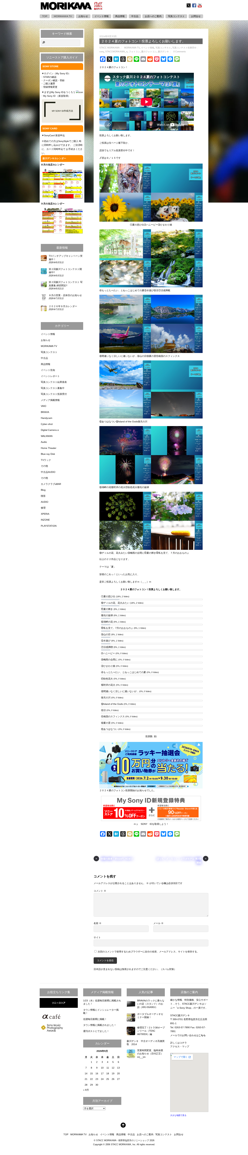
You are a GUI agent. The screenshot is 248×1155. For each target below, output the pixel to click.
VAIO (43, 406)
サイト (97, 937)
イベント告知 (48, 370)
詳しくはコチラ (178, 1042)
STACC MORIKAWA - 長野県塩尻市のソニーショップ (122, 1140)
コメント (100, 890)
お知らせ (83, 16)
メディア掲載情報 (50, 400)
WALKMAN (46, 436)
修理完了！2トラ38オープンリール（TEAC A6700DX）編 (151, 1030)
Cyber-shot (47, 424)
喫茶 (43, 496)
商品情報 (120, 16)
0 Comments (179, 51)
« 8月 (86, 1089)
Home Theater (48, 448)
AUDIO (44, 502)
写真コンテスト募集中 (52, 388)
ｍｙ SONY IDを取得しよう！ (151, 824)
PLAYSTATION (49, 525)
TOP (44, 16)
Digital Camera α (50, 430)
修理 (43, 507)
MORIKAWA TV (63, 16)
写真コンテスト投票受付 (184, 47)
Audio (44, 442)
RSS (206, 5)
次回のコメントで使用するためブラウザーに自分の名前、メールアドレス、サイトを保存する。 (148, 951)
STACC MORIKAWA (109, 47)
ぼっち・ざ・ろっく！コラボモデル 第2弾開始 (181, 860)
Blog (43, 490)
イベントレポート (50, 376)
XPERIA (45, 514)
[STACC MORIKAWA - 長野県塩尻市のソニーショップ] (72, 8)
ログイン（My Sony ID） (57, 73)
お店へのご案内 (153, 16)
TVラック (46, 460)
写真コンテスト (176, 16)
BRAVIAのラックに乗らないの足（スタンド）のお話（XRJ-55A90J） (150, 1003)
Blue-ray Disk (48, 454)
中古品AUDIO (48, 472)
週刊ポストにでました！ (96, 1031)
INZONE (45, 519)
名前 (97, 923)
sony (101, 51)
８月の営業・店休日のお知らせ (65, 295)
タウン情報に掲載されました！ (99, 1025)
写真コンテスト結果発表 (54, 382)
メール (158, 923)
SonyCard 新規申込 (54, 135)
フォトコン (134, 51)
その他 (44, 466)
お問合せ (178, 1134)
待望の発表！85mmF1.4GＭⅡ (114, 858)
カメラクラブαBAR (51, 484)
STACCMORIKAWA (115, 51)
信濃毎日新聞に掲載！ (95, 1019)
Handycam (46, 418)
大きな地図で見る (178, 1115)
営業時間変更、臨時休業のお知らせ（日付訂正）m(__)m (150, 1053)
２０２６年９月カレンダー (63, 306)
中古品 (134, 16)
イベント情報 (101, 16)
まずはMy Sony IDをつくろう (59, 92)
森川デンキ (163, 51)
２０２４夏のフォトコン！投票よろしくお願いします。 (143, 41)
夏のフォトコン (149, 51)
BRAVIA (45, 412)
